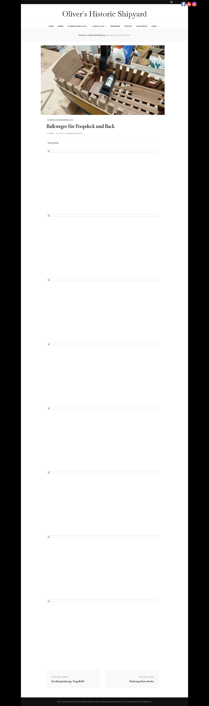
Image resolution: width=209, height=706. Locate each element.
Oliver (52, 133)
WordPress (147, 702)
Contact (128, 26)
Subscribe (115, 26)
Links (153, 26)
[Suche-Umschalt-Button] (172, 2)
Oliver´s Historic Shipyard (104, 14)
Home (51, 26)
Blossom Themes (124, 702)
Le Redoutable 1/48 (77, 26)
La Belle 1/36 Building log (60, 120)
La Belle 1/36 (98, 26)
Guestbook (141, 26)
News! (61, 26)
